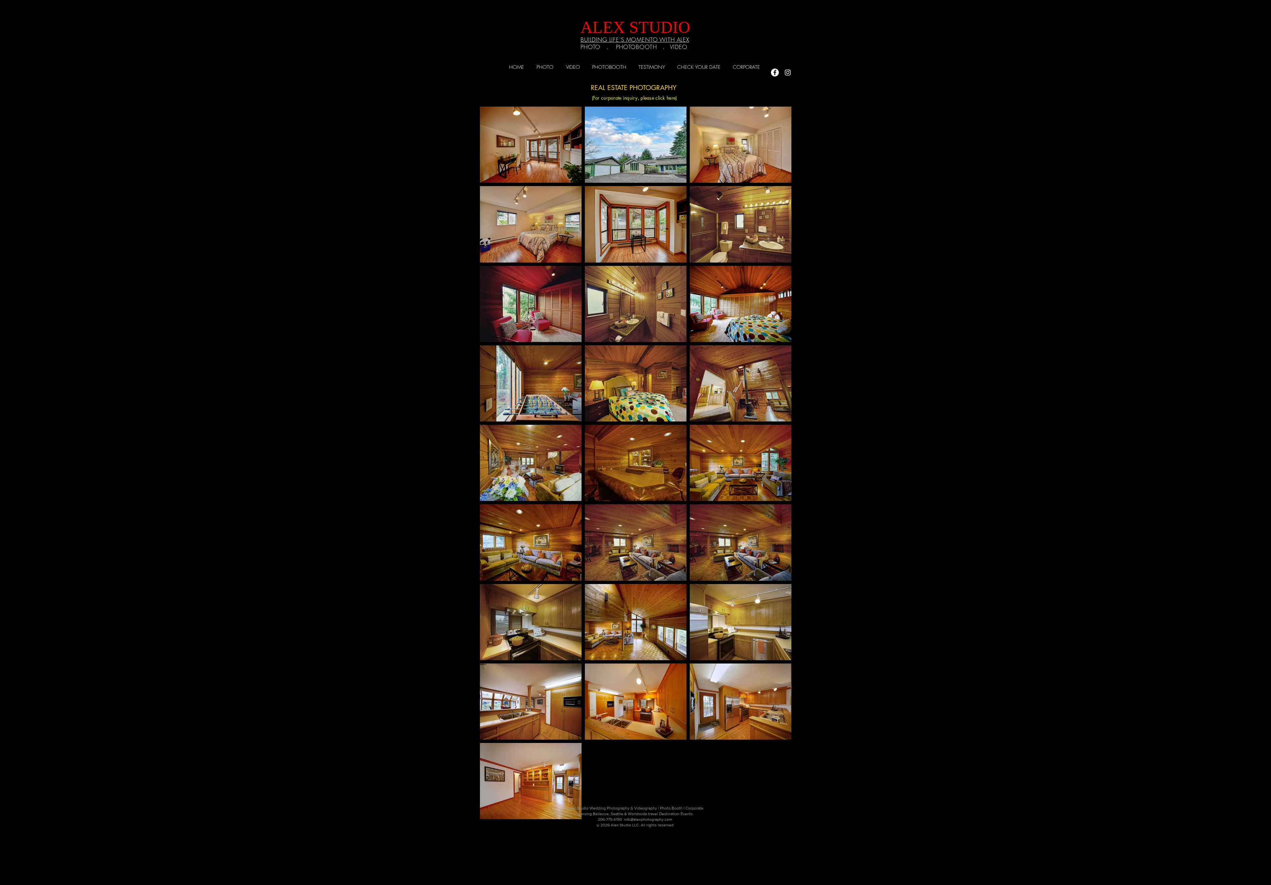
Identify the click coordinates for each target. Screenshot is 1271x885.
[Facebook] (775, 72)
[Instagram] (788, 72)
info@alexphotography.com (648, 819)
